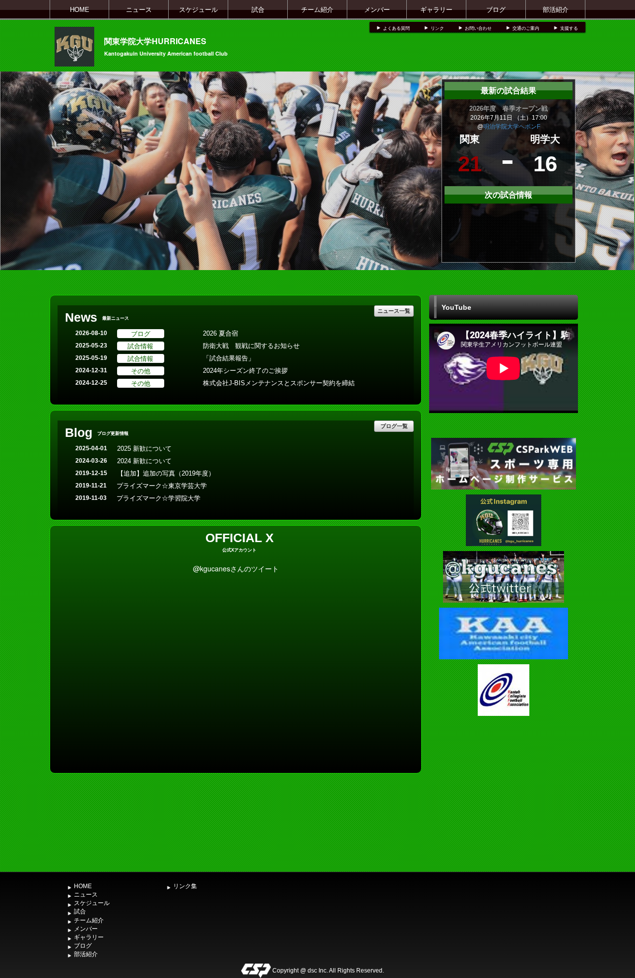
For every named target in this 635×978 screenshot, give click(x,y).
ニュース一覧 (394, 310)
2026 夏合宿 (220, 333)
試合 (258, 9)
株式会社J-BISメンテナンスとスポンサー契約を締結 (279, 383)
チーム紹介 (317, 9)
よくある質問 (396, 28)
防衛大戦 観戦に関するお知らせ (251, 345)
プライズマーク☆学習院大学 (158, 498)
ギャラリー (436, 9)
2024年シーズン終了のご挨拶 (245, 370)
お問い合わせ (478, 28)
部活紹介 (556, 9)
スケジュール (198, 9)
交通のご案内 (525, 28)
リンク (437, 28)
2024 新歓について (144, 461)
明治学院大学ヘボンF (511, 126)
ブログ (496, 9)
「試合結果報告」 (228, 358)
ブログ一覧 (394, 425)
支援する (569, 28)
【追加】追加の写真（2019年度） (166, 473)
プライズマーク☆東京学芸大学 (162, 485)
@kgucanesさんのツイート (236, 568)
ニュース (139, 9)
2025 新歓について (144, 448)
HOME (79, 9)
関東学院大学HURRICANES (155, 41)
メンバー (377, 9)
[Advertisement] (503, 793)
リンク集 (185, 886)
